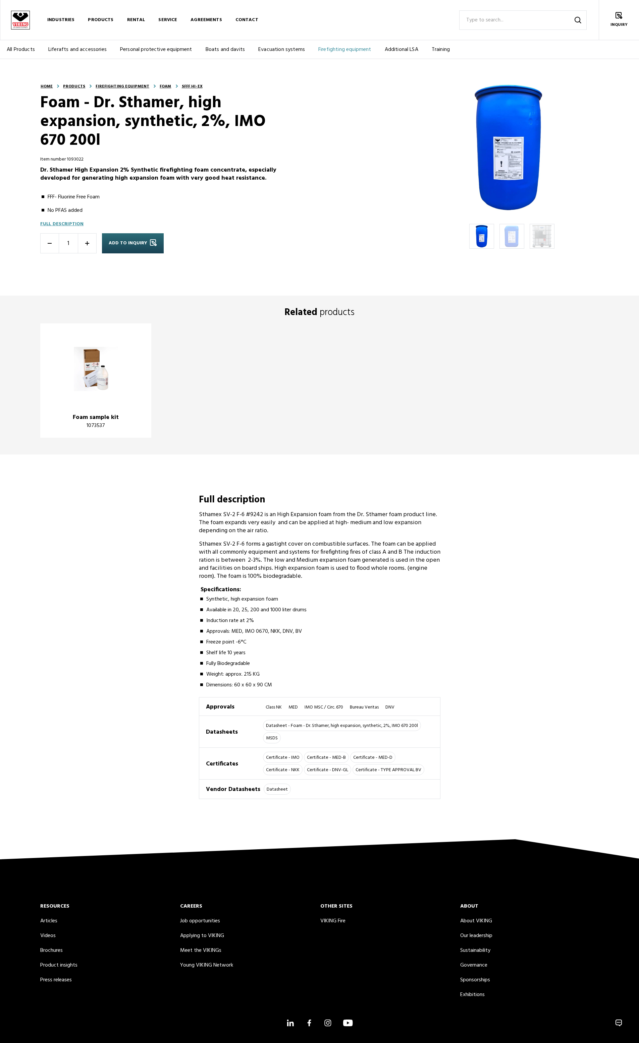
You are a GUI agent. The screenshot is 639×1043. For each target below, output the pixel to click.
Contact (246, 20)
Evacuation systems (281, 49)
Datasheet (277, 789)
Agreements (206, 20)
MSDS (272, 738)
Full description (62, 224)
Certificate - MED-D (372, 757)
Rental (136, 20)
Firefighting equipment (344, 49)
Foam (165, 86)
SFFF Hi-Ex (192, 86)
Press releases (56, 980)
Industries (60, 20)
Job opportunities (200, 921)
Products (100, 20)
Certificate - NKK (283, 770)
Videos (48, 935)
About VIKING (476, 921)
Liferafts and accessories (77, 49)
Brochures (51, 950)
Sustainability (475, 950)
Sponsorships (475, 980)
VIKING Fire (332, 921)
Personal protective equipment (156, 49)
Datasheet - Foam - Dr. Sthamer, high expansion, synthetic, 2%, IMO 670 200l (342, 726)
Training (441, 49)
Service (167, 20)
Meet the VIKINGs (200, 950)
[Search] (578, 20)
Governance (473, 965)
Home (47, 86)
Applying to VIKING (202, 935)
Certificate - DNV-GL (327, 770)
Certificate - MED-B (326, 757)
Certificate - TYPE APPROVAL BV (388, 770)
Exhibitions (472, 994)
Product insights (58, 965)
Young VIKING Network (206, 965)
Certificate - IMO (283, 757)
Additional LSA (401, 49)
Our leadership (476, 935)
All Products (21, 49)
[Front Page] (20, 20)
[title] (95, 380)
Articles (48, 921)
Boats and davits (225, 49)
